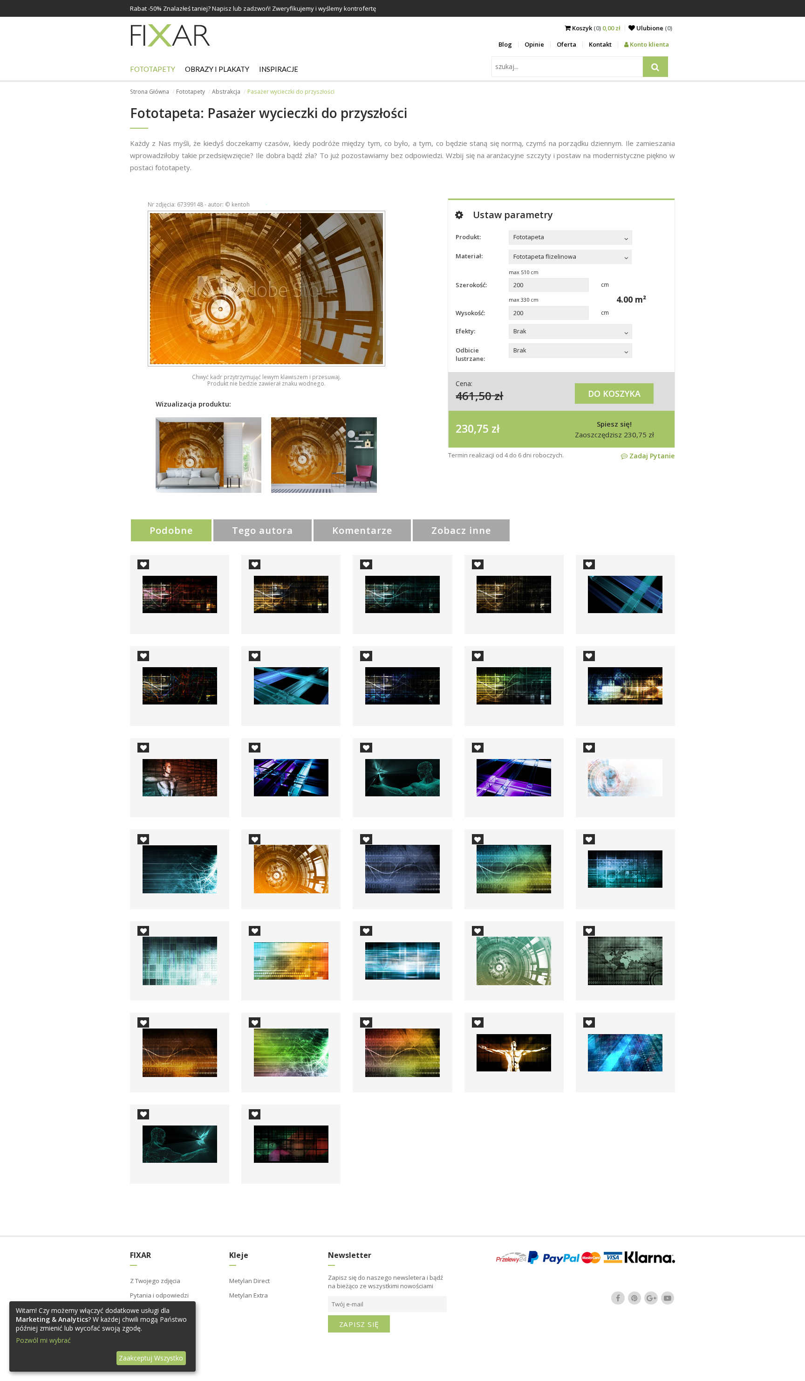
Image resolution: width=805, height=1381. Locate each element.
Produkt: (468, 237)
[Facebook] (618, 1298)
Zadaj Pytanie (651, 455)
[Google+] (651, 1298)
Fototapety (152, 69)
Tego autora (262, 530)
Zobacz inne (461, 530)
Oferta (566, 44)
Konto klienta (648, 44)
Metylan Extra (248, 1295)
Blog (505, 44)
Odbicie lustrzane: (470, 354)
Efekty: (465, 331)
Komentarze (362, 530)
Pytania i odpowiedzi (159, 1295)
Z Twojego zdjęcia (155, 1281)
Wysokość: (470, 313)
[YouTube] (667, 1298)
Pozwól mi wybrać (43, 1340)
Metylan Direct (249, 1281)
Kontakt (600, 44)
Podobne (171, 530)
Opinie (534, 44)
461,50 (473, 395)
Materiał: (469, 256)
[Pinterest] (634, 1298)
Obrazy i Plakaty (217, 69)
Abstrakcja (226, 92)
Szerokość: (471, 285)
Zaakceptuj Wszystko (151, 1357)
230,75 (472, 428)
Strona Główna (149, 92)
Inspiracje (278, 69)
